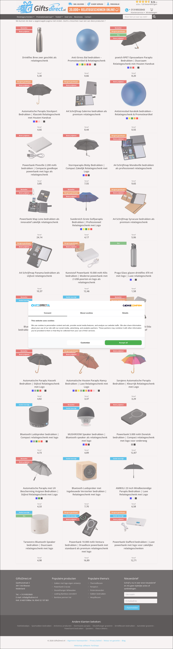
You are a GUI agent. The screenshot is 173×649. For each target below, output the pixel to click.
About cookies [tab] (86, 313)
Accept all (123, 343)
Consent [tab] (47, 313)
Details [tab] (125, 313)
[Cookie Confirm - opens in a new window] (132, 305)
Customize (85, 343)
